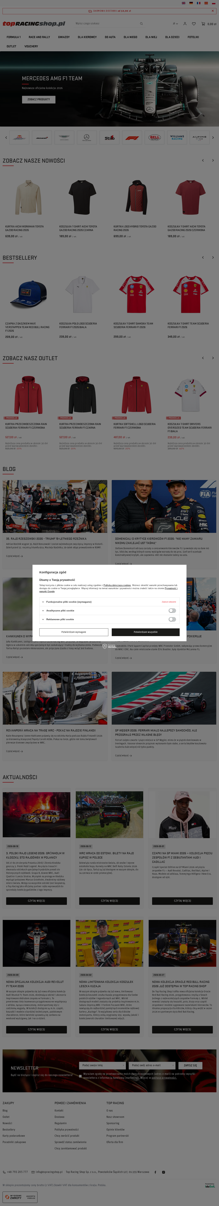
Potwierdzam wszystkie (146, 632)
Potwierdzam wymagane (73, 632)
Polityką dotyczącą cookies (117, 585)
